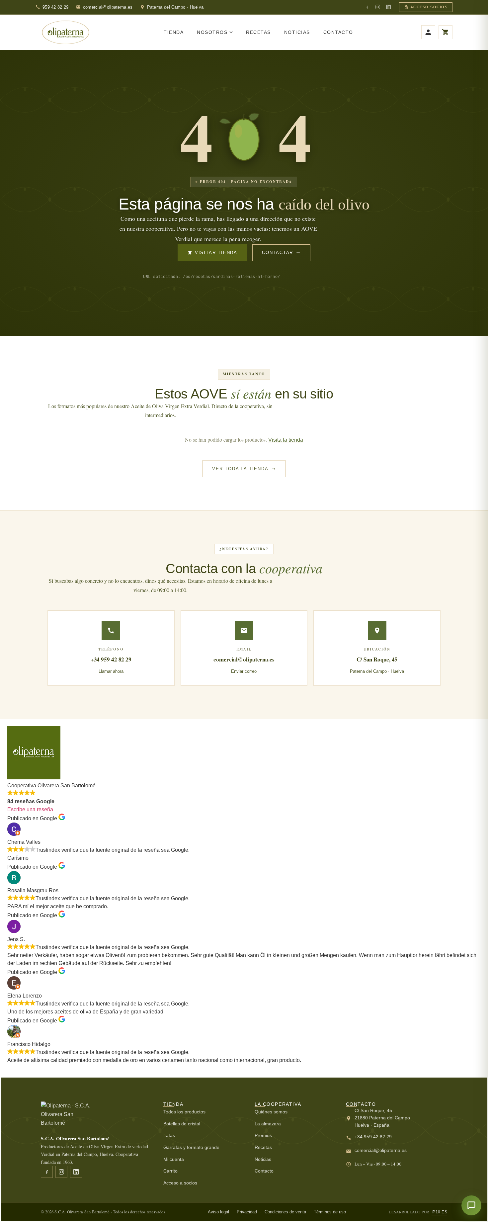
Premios (263, 1135)
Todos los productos (184, 1111)
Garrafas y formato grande (191, 1147)
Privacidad (247, 1212)
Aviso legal (218, 1212)
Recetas (263, 1147)
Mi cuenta (173, 1159)
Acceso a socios (180, 1182)
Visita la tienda (285, 440)
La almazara (268, 1123)
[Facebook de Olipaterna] (367, 7)
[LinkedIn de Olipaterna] (388, 7)
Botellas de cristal (181, 1123)
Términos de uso (330, 1212)
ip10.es (439, 1212)
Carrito (170, 1171)
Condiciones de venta (285, 1212)
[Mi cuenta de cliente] (428, 32)
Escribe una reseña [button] (30, 809)
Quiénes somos (271, 1111)
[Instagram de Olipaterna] (377, 7)
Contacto (264, 1171)
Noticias (263, 1159)
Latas (169, 1135)
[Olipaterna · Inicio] (66, 32)
